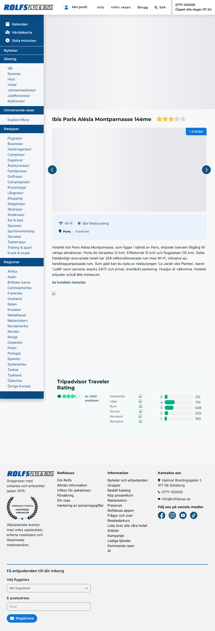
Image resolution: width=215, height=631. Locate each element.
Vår (10, 68)
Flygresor (15, 138)
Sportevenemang (21, 231)
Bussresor (15, 144)
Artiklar (113, 530)
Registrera (25, 618)
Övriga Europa (19, 386)
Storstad (14, 236)
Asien (12, 277)
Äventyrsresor (18, 165)
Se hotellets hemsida (68, 282)
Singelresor (16, 204)
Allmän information (72, 485)
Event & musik (19, 253)
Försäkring (65, 495)
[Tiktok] (193, 515)
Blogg (143, 7)
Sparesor (15, 225)
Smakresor (16, 215)
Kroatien (14, 310)
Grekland (15, 299)
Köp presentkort (120, 495)
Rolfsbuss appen (121, 510)
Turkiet (13, 370)
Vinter (12, 85)
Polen (12, 348)
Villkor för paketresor (74, 490)
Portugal (14, 353)
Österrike (15, 381)
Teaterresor (17, 242)
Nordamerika (18, 326)
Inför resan (121, 7)
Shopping (15, 198)
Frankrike (15, 293)
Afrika (12, 271)
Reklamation (117, 500)
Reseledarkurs (119, 520)
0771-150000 (172, 492)
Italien (12, 304)
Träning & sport (20, 247)
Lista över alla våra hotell (127, 525)
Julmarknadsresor (22, 90)
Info (100, 7)
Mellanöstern (18, 320)
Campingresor (19, 182)
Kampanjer (116, 536)
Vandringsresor (19, 149)
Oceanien (15, 342)
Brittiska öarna (19, 282)
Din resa (63, 500)
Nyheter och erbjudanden (128, 480)
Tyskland (15, 375)
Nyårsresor (16, 101)
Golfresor (15, 176)
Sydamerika (17, 364)
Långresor (16, 193)
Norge (12, 337)
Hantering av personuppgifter (80, 505)
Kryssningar (17, 187)
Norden (13, 331)
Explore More (18, 120)
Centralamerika (19, 288)
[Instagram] (172, 515)
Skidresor (15, 209)
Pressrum (115, 505)
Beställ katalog (119, 490)
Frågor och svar (120, 515)
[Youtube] (183, 515)
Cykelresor (16, 154)
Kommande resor (121, 546)
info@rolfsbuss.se (176, 499)
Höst (11, 79)
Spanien (14, 359)
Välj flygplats (18, 580)
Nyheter (11, 51)
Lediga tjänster (119, 541)
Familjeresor (17, 171)
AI (109, 551)
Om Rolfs (64, 480)
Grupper (114, 485)
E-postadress (18, 598)
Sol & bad (15, 220)
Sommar (14, 74)
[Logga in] (66, 7)
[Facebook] (161, 515)
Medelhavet (17, 315)
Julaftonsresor (19, 95)
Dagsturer (15, 160)
